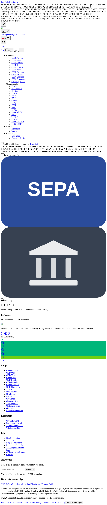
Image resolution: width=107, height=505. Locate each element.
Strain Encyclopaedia (20, 484)
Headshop (15, 129)
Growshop (15, 136)
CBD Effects (6, 484)
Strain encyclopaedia (14, 445)
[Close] (3, 24)
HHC (13, 114)
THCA (14, 93)
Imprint (24, 502)
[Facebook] (8, 334)
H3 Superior (16, 91)
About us (10, 440)
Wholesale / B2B (13, 428)
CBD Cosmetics (18, 79)
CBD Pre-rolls (17, 74)
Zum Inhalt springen (9, 2)
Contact (22, 34)
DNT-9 (14, 98)
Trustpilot (34, 144)
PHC (13, 107)
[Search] (3, 42)
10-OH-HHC (17, 112)
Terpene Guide (47, 484)
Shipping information (15, 447)
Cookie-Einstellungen (74, 503)
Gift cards (10, 408)
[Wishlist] (2, 51)
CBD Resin (16, 60)
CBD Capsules (17, 77)
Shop (4, 32)
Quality (4, 34)
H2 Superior (16, 89)
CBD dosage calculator (15, 452)
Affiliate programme (14, 425)
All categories (12, 403)
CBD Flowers (17, 58)
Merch (14, 131)
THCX (14, 86)
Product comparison (14, 410)
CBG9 (14, 100)
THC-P (14, 117)
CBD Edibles (17, 63)
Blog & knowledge (14, 443)
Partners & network (14, 423)
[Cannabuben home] (10, 28)
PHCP (14, 119)
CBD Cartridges (18, 72)
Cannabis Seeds (18, 138)
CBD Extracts (17, 67)
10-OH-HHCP (17, 122)
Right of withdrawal (46, 502)
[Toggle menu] (21, 50)
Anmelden (30, 469)
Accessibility (60, 502)
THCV (14, 110)
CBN (13, 105)
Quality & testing (13, 438)
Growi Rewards (12, 421)
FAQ (16, 34)
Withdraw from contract (11, 502)
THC (13, 103)
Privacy (30, 502)
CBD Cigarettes (18, 81)
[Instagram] (2, 334)
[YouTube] (5, 334)
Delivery (10, 34)
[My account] (2, 47)
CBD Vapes (16, 70)
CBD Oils (15, 65)
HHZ (13, 96)
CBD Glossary (35, 484)
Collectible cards (13, 406)
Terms (35, 502)
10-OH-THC (16, 124)
